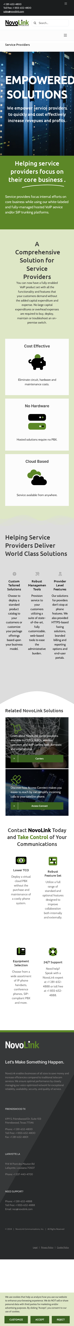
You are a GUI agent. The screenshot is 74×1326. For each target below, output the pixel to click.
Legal (35, 1247)
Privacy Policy (47, 1247)
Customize (16, 1319)
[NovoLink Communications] (17, 21)
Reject (61, 1319)
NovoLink (39, 830)
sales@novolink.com (13, 11)
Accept (39, 1319)
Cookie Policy (63, 1247)
